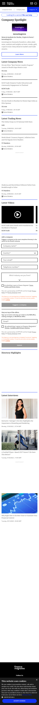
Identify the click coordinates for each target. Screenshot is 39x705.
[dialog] (19, 691)
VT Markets (6, 143)
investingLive (19, 34)
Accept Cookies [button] (19, 701)
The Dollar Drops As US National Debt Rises (17, 122)
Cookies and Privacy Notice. (12, 287)
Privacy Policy (27, 695)
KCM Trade (6, 89)
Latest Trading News (11, 118)
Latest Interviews (10, 395)
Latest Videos (8, 202)
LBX (3, 125)
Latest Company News (12, 61)
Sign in (36, 3)
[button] (19, 697)
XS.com (4, 71)
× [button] (36, 680)
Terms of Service (12, 292)
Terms (31, 285)
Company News (21, 9)
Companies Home (7, 9)
